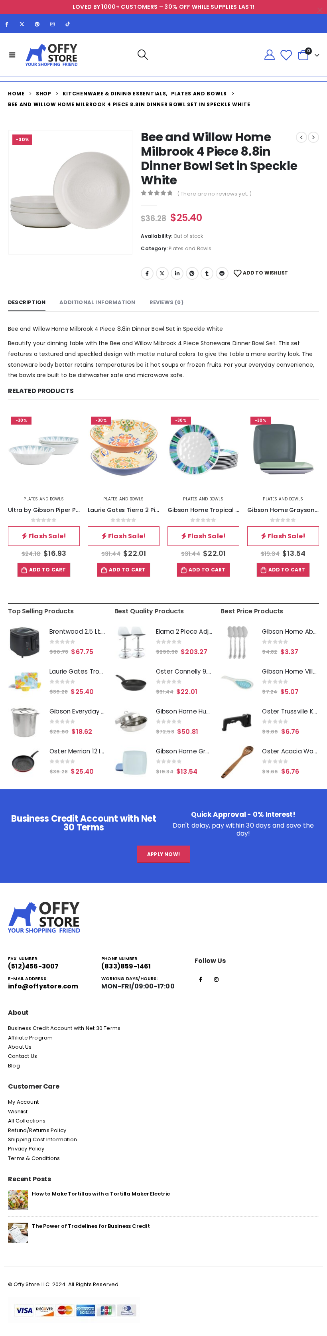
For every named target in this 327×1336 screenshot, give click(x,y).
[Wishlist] (286, 55)
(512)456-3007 (33, 966)
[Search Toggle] (142, 54)
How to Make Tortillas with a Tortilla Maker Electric (101, 1194)
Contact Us (22, 1056)
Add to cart (47, 569)
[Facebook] (7, 24)
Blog (14, 1065)
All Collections (26, 1121)
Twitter (162, 273)
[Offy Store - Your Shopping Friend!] (51, 55)
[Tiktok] (68, 24)
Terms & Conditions (34, 1158)
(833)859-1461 (126, 966)
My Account (23, 1102)
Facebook (147, 273)
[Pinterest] (37, 24)
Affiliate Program (30, 1038)
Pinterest (192, 273)
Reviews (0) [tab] (166, 302)
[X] (22, 24)
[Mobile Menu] (12, 55)
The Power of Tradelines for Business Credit (91, 1226)
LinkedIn (177, 273)
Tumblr (207, 273)
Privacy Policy (26, 1148)
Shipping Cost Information (42, 1139)
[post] (18, 1200)
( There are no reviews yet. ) (214, 194)
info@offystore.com (43, 986)
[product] (24, 642)
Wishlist (18, 1111)
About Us (20, 1047)
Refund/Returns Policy (37, 1130)
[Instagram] (52, 24)
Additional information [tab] (97, 302)
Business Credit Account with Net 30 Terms (64, 1028)
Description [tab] (26, 302)
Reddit (222, 273)
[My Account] (269, 54)
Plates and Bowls (190, 248)
